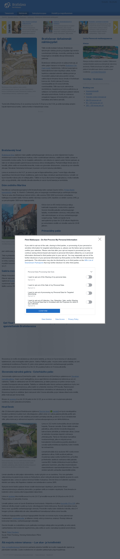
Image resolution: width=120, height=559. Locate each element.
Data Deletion (47, 319)
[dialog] (60, 279)
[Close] (100, 240)
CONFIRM (43, 311)
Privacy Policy (73, 319)
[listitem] (60, 272)
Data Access (60, 319)
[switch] (89, 277)
